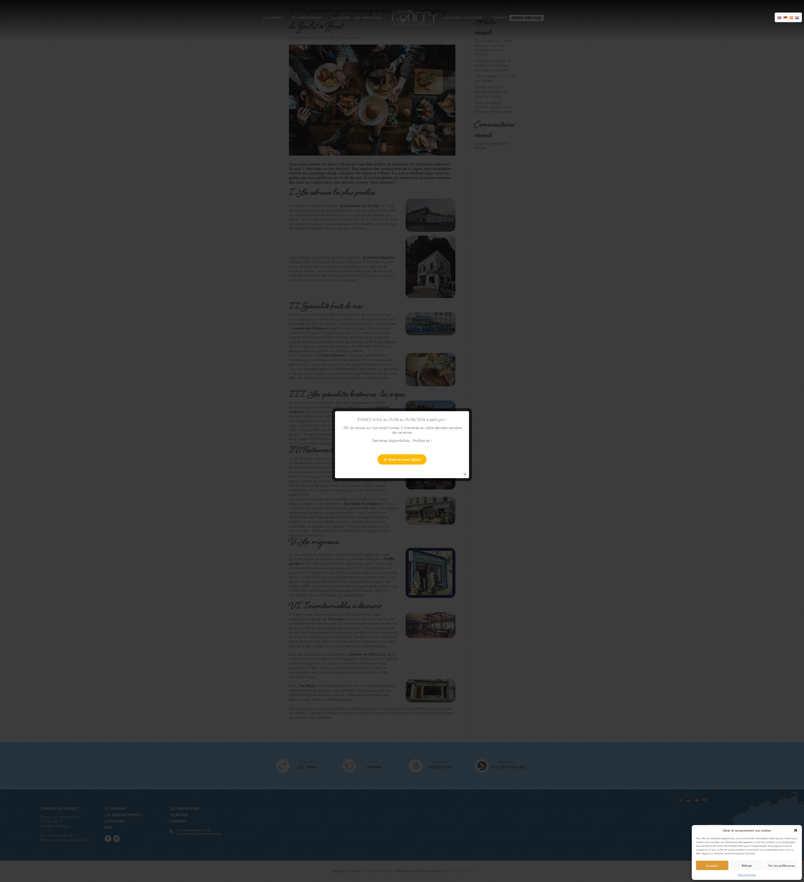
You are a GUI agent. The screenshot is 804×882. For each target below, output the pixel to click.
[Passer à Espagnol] (791, 17)
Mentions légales (747, 874)
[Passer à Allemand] (785, 17)
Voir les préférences (781, 865)
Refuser (747, 865)
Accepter (712, 865)
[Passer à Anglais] (779, 17)
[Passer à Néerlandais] (797, 17)
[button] (796, 830)
